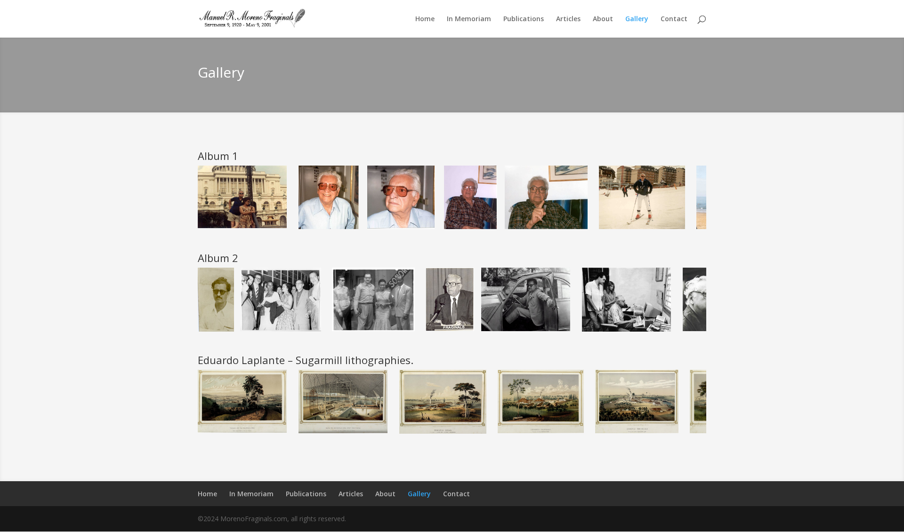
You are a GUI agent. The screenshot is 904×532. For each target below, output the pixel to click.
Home (425, 19)
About (603, 19)
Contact (674, 19)
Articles (568, 19)
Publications (523, 19)
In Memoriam (469, 19)
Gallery (636, 19)
